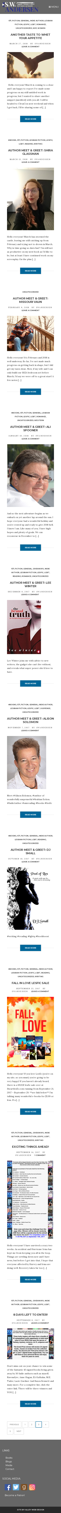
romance (41, 24)
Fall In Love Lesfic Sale (30, 983)
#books (12, 140)
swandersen (43, 44)
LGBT (33, 24)
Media (8, 1465)
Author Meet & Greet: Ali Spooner (30, 428)
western (39, 420)
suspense (45, 708)
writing (38, 144)
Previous (14, 1424)
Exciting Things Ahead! (30, 1147)
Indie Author (37, 21)
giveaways (38, 569)
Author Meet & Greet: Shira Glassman (30, 152)
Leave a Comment (31, 47)
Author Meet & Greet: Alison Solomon (30, 720)
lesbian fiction (37, 140)
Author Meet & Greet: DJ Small (31, 851)
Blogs (8, 1461)
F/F (10, 21)
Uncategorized (24, 28)
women (41, 28)
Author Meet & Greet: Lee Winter (30, 584)
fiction (16, 21)
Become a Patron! (15, 1495)
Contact (9, 1469)
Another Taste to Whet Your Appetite (30, 36)
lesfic (26, 24)
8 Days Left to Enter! (30, 1314)
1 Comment (40, 1155)
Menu (55, 6)
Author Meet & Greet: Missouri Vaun (30, 300)
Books (8, 1457)
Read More (30, 119)
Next (19, 1431)
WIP (35, 28)
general (25, 21)
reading (29, 144)
